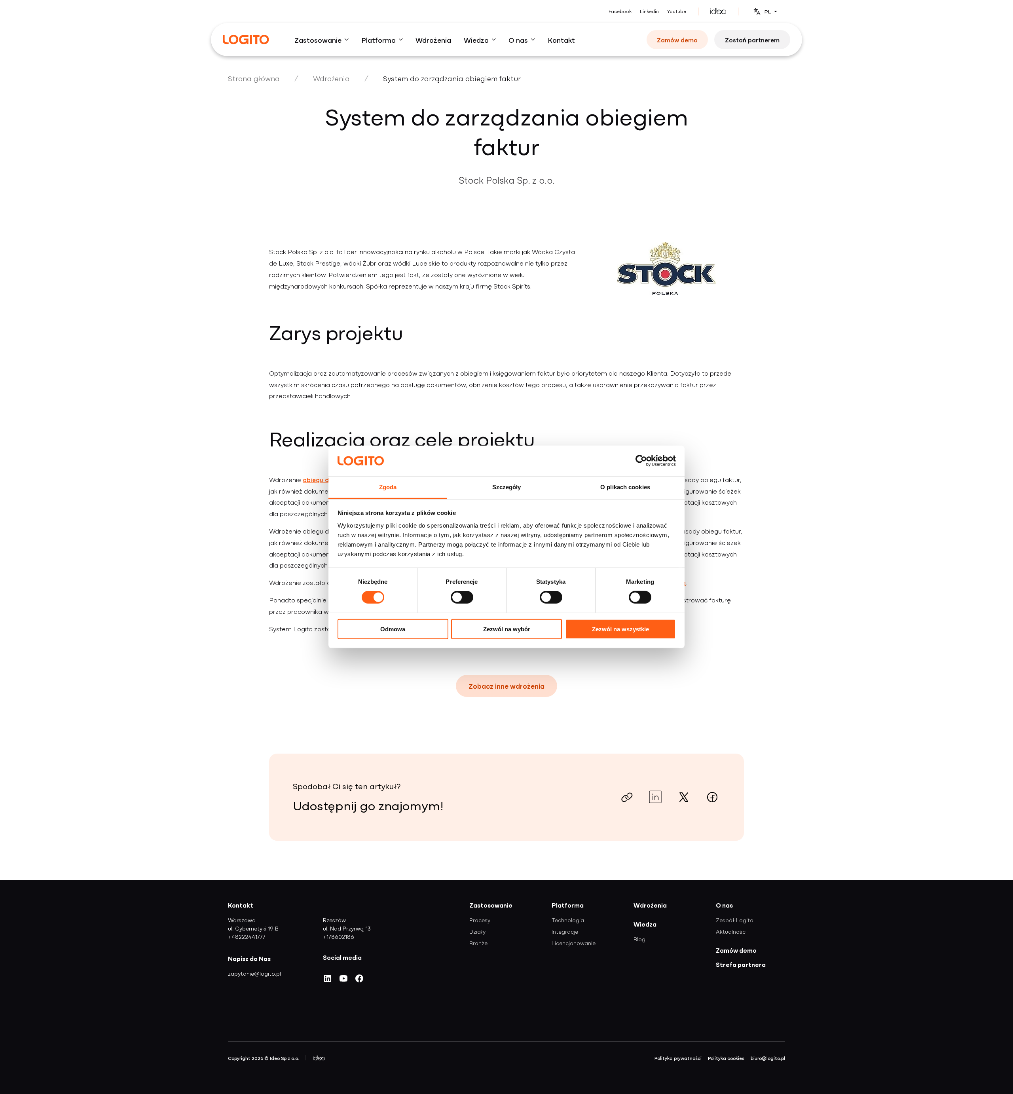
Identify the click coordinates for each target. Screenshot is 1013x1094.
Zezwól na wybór (506, 628)
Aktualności (731, 931)
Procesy (479, 920)
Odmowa (392, 628)
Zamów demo (677, 39)
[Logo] (246, 39)
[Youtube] (343, 981)
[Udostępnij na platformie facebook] (712, 797)
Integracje (565, 931)
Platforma (568, 904)
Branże (478, 943)
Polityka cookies (726, 1058)
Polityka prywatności (678, 1058)
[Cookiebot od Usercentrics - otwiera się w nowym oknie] (641, 461)
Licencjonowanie (574, 943)
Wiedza (645, 923)
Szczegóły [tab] (506, 487)
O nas (724, 904)
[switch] (462, 597)
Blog (639, 939)
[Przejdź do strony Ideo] (718, 11)
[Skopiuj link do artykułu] (627, 797)
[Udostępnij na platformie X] (684, 797)
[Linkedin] (327, 981)
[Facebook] (359, 981)
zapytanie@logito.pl (254, 973)
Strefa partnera (741, 964)
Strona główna (254, 78)
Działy (477, 931)
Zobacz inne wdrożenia (506, 686)
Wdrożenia (331, 78)
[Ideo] (319, 1058)
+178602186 (338, 936)
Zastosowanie (490, 904)
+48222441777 (247, 936)
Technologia (568, 920)
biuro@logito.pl (768, 1058)
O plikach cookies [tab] (625, 487)
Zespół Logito (734, 920)
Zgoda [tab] (388, 487)
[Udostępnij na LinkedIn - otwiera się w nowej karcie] (655, 797)
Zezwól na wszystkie (620, 628)
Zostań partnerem (752, 39)
